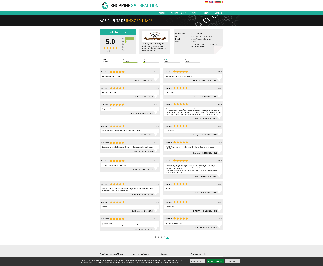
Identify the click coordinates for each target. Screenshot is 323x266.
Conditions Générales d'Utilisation (112, 254)
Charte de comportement (140, 254)
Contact (164, 254)
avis (110, 51)
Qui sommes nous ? (178, 13)
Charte (206, 13)
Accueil (162, 13)
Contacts (218, 13)
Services (195, 13)
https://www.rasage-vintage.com (201, 36)
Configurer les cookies (199, 254)
